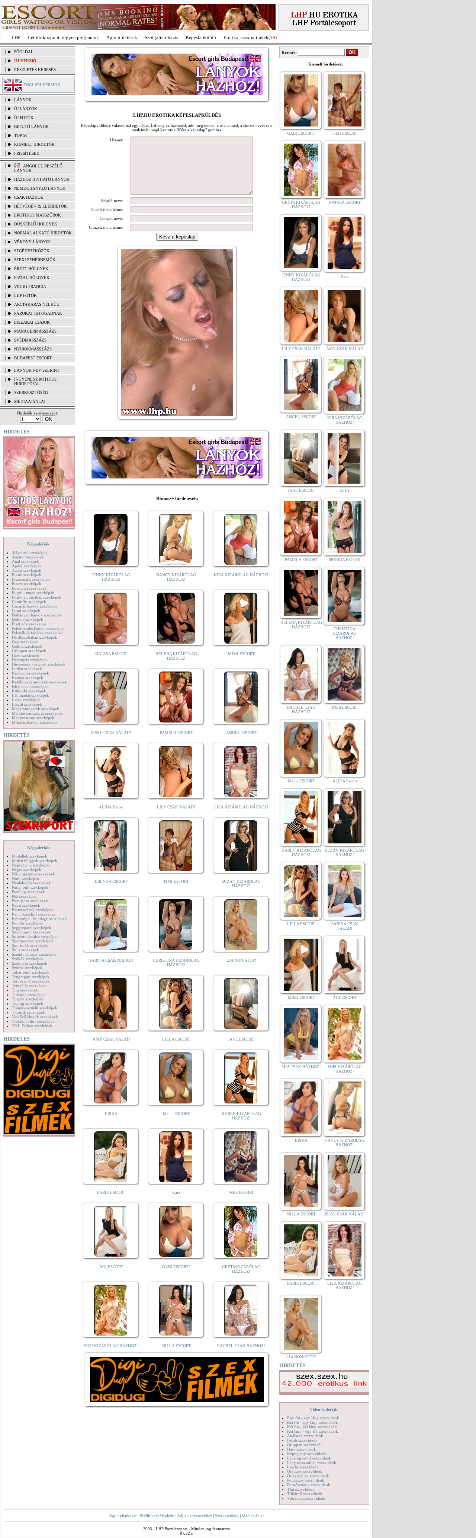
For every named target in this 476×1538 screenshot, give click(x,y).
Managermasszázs (35, 331)
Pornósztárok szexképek (33, 909)
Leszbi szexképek (27, 704)
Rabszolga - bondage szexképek (39, 918)
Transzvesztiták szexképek (34, 1008)
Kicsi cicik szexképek (30, 686)
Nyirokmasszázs (33, 349)
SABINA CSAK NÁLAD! (111, 960)
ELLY (345, 490)
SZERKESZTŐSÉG (31, 392)
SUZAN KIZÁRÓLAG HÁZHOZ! (241, 883)
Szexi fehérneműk (34, 259)
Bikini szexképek (26, 575)
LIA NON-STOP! (241, 960)
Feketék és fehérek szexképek (37, 633)
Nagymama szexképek (31, 865)
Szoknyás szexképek (29, 963)
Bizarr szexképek (26, 583)
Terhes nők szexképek (31, 981)
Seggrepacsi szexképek (31, 927)
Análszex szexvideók (305, 1435)
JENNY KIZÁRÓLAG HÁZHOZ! (111, 577)
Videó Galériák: (324, 1409)
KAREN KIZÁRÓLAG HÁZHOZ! (241, 1115)
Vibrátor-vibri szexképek (33, 1021)
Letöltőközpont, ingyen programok (63, 37)
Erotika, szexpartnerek (245, 37)
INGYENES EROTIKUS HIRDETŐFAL (35, 381)
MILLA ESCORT (176, 1345)
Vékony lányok (32, 242)
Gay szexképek (25, 642)
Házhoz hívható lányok (42, 179)
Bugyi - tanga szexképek (33, 592)
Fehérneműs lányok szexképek (38, 628)
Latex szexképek (26, 700)
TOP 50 (21, 135)
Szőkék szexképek (28, 959)
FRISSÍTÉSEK (26, 153)
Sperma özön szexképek (33, 941)
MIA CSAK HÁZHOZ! (301, 1066)
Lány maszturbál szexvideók (311, 1462)
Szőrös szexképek (27, 967)
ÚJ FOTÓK (23, 117)
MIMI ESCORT (241, 653)
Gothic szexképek (27, 646)
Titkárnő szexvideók (304, 1493)
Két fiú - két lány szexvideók (312, 1427)
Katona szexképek (27, 677)
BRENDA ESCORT (111, 881)
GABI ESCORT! (176, 1267)
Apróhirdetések (121, 37)
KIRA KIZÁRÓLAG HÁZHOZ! (241, 575)
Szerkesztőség (227, 1515)
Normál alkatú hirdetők (43, 233)
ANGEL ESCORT (241, 732)
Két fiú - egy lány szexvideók (312, 1422)
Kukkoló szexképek (29, 691)
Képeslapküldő (201, 37)
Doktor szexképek (27, 619)
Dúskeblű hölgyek (35, 224)
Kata (176, 1192)
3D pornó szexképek (30, 552)
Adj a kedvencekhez (194, 1515)
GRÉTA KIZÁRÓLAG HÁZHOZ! (241, 1269)
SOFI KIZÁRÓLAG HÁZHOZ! (111, 1345)
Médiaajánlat (253, 1515)
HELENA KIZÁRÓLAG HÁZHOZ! (176, 655)
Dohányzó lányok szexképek (37, 615)
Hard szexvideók (301, 1449)
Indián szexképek (27, 668)
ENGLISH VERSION (41, 85)
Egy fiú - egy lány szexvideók (313, 1418)
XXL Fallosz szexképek (32, 1025)
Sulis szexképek (25, 950)
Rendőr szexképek (28, 923)
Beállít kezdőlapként (156, 1515)
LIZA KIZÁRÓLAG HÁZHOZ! (241, 807)
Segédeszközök (31, 251)
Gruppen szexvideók (305, 1444)
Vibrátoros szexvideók (306, 1498)
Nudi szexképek (25, 878)
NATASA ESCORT (111, 653)
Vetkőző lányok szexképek (35, 1017)
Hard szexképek (25, 655)
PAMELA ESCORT (176, 732)
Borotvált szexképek (29, 588)
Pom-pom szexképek (30, 900)
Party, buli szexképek (30, 887)
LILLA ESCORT (176, 1039)
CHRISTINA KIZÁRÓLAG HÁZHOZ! (176, 962)
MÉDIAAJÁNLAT (30, 401)
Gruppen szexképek (29, 650)
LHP (16, 37)
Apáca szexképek (27, 566)
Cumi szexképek (26, 610)
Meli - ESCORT (176, 1113)
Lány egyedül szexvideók (309, 1458)
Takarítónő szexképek (30, 972)
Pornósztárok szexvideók (308, 1485)
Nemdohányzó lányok (39, 188)
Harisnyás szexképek (30, 659)
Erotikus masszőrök (37, 215)
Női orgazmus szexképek (33, 874)
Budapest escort (33, 358)
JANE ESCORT (241, 1039)
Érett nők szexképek (29, 624)
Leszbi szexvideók (303, 1467)
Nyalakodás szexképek (31, 883)
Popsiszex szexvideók (305, 1480)
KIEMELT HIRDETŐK (34, 144)
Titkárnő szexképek (29, 994)
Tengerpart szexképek (30, 976)
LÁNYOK (23, 99)
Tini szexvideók (301, 1489)
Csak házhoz (28, 197)
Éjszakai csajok (32, 322)
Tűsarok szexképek (28, 1012)
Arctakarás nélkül (36, 304)
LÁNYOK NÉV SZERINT (37, 370)
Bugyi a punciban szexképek (36, 597)
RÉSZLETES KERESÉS (35, 69)
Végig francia (30, 286)
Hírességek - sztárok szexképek (38, 664)
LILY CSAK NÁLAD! (176, 807)
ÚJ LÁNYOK (25, 108)
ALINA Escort (111, 807)
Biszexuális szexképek (31, 579)
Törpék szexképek (28, 999)
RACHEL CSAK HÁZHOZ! (241, 1345)
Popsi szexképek (26, 905)
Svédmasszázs (30, 340)
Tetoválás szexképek (29, 985)
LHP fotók (25, 295)
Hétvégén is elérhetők (40, 206)
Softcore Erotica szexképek (35, 936)
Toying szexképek (27, 1003)
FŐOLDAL (23, 51)
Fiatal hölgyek (31, 277)
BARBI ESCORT (111, 1192)
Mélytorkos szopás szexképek (37, 713)
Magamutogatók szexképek (35, 708)
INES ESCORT (241, 1192)
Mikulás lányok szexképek (35, 722)
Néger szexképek (26, 869)
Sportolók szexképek (30, 945)
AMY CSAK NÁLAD (111, 1039)
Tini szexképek (25, 990)
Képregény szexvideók (307, 1453)
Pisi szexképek (24, 896)
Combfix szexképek (29, 601)
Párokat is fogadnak (38, 313)
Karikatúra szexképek (30, 673)
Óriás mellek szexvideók (308, 1476)
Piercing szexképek (28, 892)
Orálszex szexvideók (304, 1471)
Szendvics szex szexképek (34, 954)
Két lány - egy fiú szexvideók (312, 1431)
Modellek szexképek (29, 856)
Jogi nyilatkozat (122, 1515)
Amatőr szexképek (28, 557)
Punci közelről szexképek (34, 914)
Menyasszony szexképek (33, 717)
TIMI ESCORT (176, 881)
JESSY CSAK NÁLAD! (111, 732)
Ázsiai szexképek (26, 570)
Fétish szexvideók (302, 1440)
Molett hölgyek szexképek (34, 860)
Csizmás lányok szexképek (35, 606)
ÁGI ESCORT (111, 1267)
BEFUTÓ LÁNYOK (31, 126)
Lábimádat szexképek (30, 695)
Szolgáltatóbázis (161, 37)
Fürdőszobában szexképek (34, 637)
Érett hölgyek (31, 268)
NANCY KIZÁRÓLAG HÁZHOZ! (176, 577)
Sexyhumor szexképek (31, 932)
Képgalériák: (39, 544)
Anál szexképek (25, 561)
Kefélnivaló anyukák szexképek (39, 682)
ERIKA (111, 1113)
